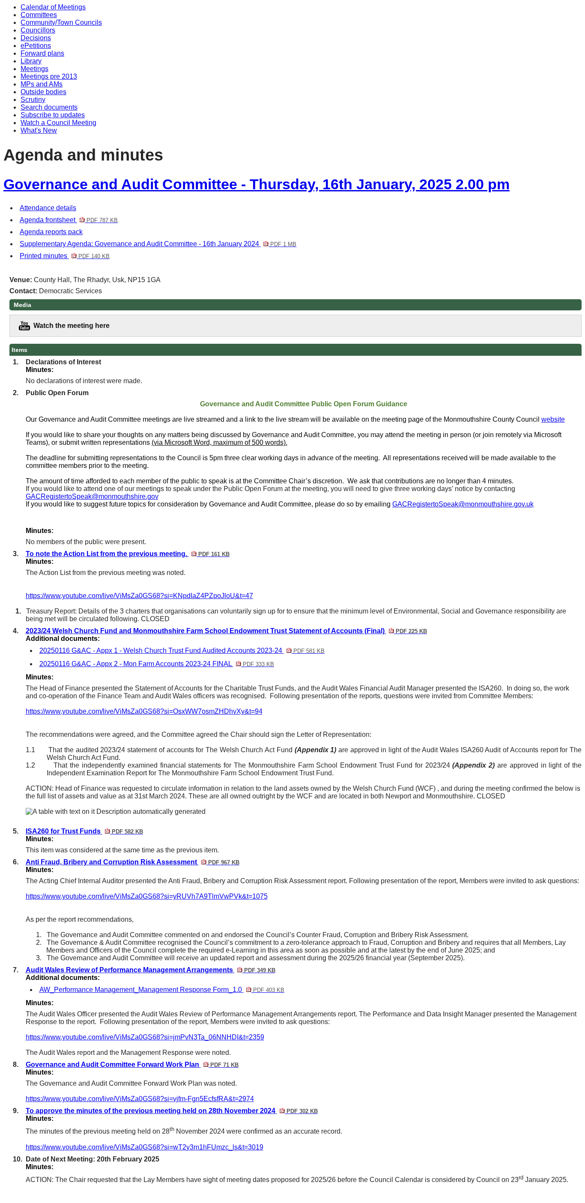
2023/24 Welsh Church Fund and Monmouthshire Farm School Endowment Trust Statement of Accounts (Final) (226, 630)
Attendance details (48, 207)
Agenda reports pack (51, 231)
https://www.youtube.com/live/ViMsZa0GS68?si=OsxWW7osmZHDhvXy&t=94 (144, 711)
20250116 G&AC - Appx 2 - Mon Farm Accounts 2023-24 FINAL (156, 663)
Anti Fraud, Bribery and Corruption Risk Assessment (132, 862)
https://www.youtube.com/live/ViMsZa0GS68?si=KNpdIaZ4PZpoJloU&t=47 (139, 595)
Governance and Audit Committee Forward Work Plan (132, 1064)
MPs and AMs (42, 84)
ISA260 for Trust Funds (84, 831)
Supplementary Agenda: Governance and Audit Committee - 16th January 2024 (158, 243)
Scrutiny (33, 99)
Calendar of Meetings (53, 7)
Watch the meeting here (71, 325)
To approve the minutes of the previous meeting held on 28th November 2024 (172, 1110)
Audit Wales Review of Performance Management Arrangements (150, 970)
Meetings (34, 68)
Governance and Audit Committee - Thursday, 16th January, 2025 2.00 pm (256, 184)
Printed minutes (65, 255)
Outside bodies (43, 91)
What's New (39, 130)
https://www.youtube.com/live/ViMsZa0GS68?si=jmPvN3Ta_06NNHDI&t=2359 (145, 1037)
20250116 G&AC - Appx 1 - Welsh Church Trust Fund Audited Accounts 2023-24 (182, 650)
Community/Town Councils (61, 22)
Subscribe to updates (53, 115)
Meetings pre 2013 (49, 76)
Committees (39, 14)
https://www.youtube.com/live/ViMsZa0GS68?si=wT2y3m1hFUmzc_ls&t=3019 (144, 1147)
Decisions (36, 38)
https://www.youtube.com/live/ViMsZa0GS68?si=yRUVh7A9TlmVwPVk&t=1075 (147, 896)
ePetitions (36, 45)
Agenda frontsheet (69, 219)
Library (31, 61)
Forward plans (42, 53)
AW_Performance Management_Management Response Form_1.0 (161, 989)
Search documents (49, 107)
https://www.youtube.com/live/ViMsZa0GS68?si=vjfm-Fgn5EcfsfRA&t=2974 (140, 1098)
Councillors (38, 30)
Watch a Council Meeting (58, 122)
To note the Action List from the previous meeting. (128, 553)
